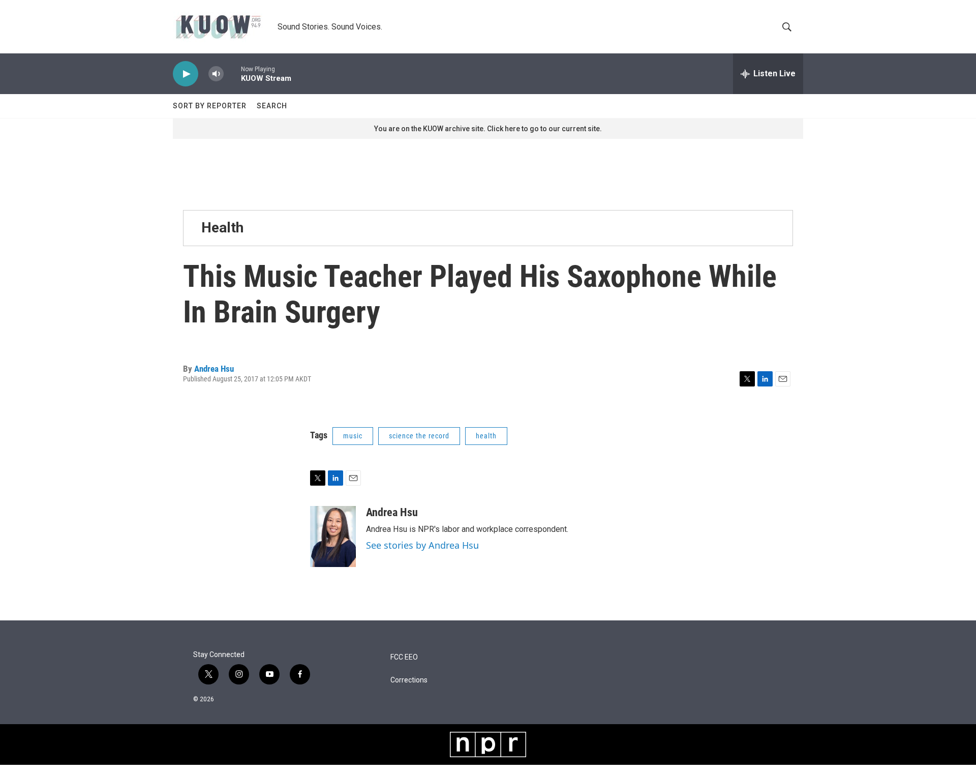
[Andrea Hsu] (333, 536)
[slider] (232, 73)
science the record (419, 436)
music (352, 436)
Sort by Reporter (210, 106)
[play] (185, 74)
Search (272, 106)
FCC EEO (404, 657)
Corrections (409, 680)
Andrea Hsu (214, 369)
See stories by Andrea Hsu (422, 545)
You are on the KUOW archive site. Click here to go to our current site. (488, 129)
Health (222, 227)
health (486, 436)
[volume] (216, 74)
